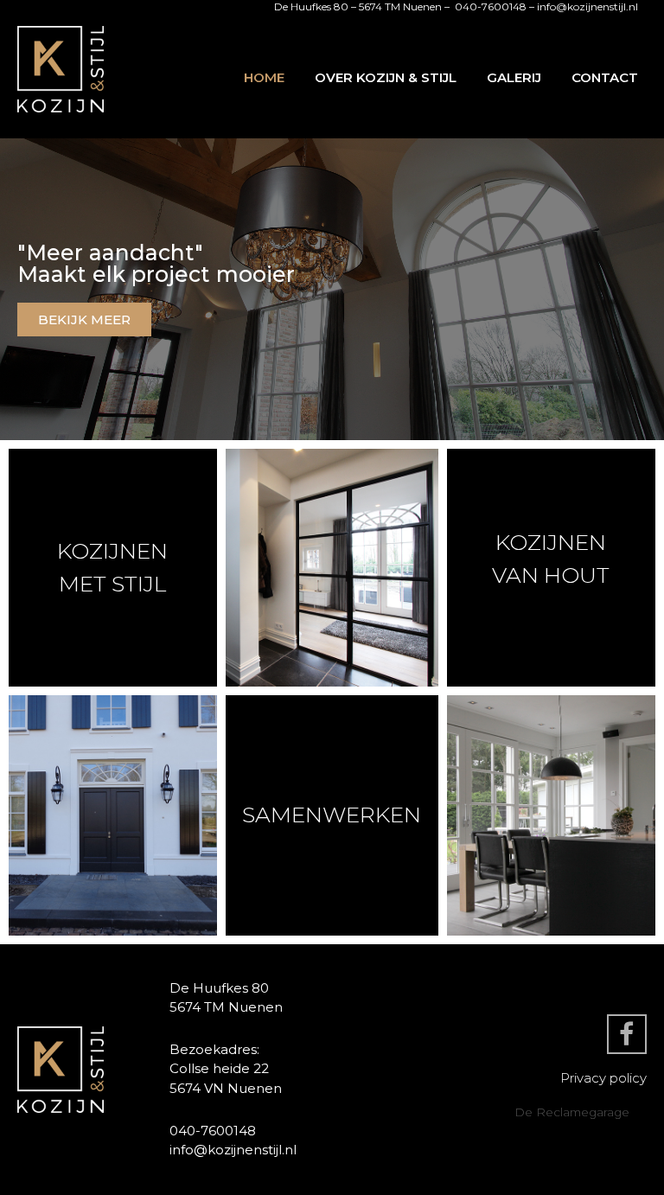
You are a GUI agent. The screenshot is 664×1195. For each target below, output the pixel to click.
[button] (84, 319)
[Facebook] (627, 1034)
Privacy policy (603, 1078)
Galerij (514, 77)
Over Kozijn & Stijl (385, 77)
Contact (604, 77)
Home (264, 77)
